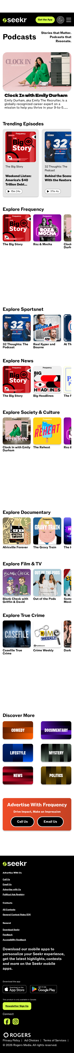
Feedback (8, 934)
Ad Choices (31, 1040)
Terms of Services (54, 1040)
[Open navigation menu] (68, 20)
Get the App (45, 19)
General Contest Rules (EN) (17, 914)
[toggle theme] (60, 20)
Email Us (50, 822)
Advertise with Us (12, 889)
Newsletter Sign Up (17, 1006)
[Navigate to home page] (15, 19)
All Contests (9, 909)
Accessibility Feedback (14, 939)
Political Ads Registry (13, 894)
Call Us (22, 822)
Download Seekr (11, 929)
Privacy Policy (11, 1040)
